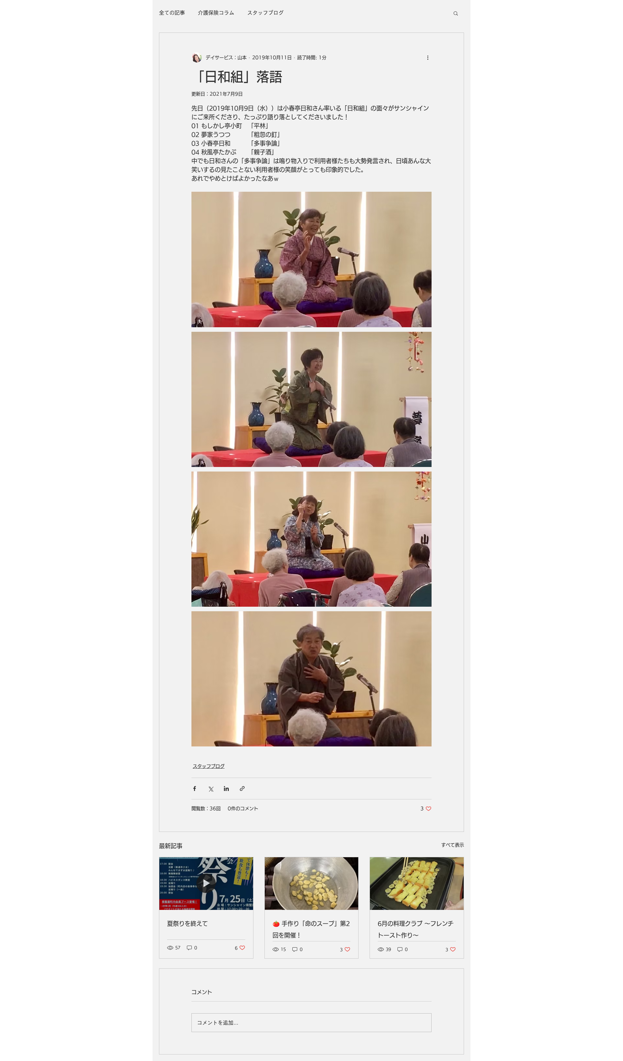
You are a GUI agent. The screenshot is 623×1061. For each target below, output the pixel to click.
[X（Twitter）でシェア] (210, 788)
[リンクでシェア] (242, 788)
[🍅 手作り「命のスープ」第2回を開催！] (312, 883)
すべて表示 (452, 845)
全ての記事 (172, 12)
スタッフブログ (265, 12)
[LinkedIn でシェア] (226, 788)
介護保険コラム (216, 12)
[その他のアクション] (428, 57)
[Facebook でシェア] (194, 788)
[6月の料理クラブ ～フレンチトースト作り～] (417, 883)
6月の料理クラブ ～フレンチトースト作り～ (416, 929)
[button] (456, 13)
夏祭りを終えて (187, 923)
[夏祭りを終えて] (206, 883)
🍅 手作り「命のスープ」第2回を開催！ (311, 929)
